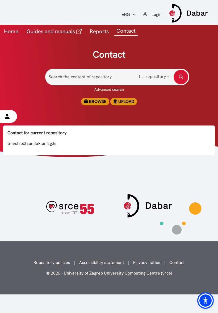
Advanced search (109, 89)
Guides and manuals (55, 31)
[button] (205, 300)
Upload (125, 101)
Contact (177, 262)
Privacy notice (146, 262)
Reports (99, 31)
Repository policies (51, 262)
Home (11, 31)
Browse (97, 101)
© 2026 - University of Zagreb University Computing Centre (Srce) (109, 273)
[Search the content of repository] (181, 77)
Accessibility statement (101, 262)
